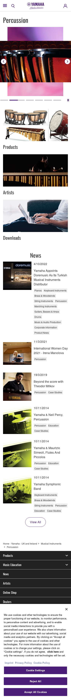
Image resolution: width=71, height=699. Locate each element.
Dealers (7, 601)
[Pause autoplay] (68, 100)
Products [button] (8, 555)
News (6, 574)
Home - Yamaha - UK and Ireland (20, 543)
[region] (35, 651)
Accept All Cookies (35, 692)
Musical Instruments (51, 543)
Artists (6, 583)
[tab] (4, 100)
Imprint (9, 662)
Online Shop (9, 592)
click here (53, 651)
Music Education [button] (12, 564)
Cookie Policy (42, 662)
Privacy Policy (23, 662)
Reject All (35, 681)
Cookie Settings (35, 670)
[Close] (66, 609)
